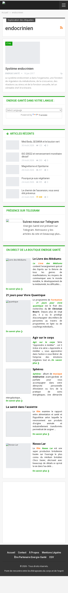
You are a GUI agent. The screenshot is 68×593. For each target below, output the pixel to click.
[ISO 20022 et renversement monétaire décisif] (12, 157)
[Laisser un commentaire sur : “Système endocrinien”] (61, 73)
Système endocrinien (19, 68)
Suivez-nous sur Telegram (41, 222)
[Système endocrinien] (22, 53)
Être (8, 43)
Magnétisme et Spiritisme (35, 166)
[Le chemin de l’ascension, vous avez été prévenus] (12, 193)
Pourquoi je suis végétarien (36, 178)
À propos (34, 552)
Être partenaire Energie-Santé (30, 557)
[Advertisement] (34, 515)
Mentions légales (51, 552)
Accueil (11, 552)
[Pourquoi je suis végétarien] (12, 181)
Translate (43, 115)
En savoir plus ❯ (14, 288)
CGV (51, 557)
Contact (22, 552)
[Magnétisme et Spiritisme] (12, 169)
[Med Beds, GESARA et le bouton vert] (12, 145)
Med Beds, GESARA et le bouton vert (41, 141)
